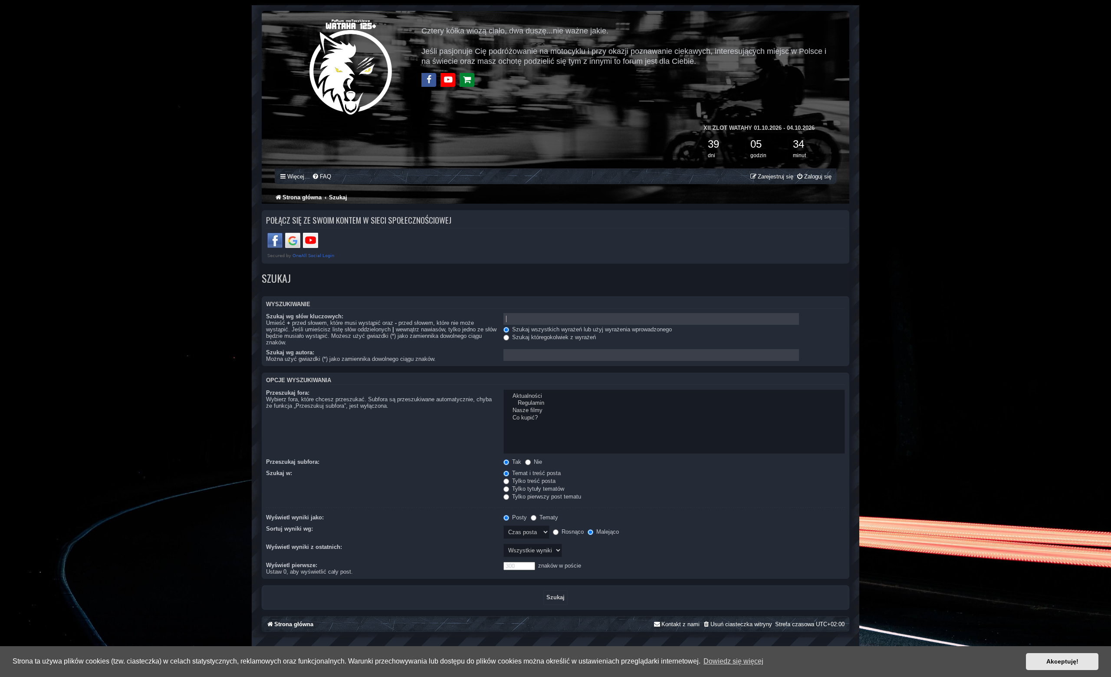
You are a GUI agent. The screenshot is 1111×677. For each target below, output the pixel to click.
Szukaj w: (279, 473)
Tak (515, 462)
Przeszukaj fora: (287, 393)
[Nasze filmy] (674, 410)
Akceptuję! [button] (1062, 661)
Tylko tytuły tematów (537, 488)
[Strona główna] (351, 65)
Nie (537, 462)
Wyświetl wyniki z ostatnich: (304, 547)
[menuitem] (321, 176)
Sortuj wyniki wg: (289, 528)
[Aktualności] (674, 396)
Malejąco (607, 531)
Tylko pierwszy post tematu (545, 496)
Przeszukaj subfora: (292, 462)
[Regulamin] (674, 403)
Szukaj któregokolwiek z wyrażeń (553, 337)
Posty (518, 517)
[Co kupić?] (674, 418)
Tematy (548, 517)
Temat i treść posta (535, 473)
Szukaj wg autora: (290, 352)
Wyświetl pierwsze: (291, 565)
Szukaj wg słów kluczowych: (304, 316)
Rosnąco (572, 531)
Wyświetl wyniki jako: (295, 517)
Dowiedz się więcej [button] (733, 661)
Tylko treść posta (533, 481)
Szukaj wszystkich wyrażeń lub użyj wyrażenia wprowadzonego (591, 329)
